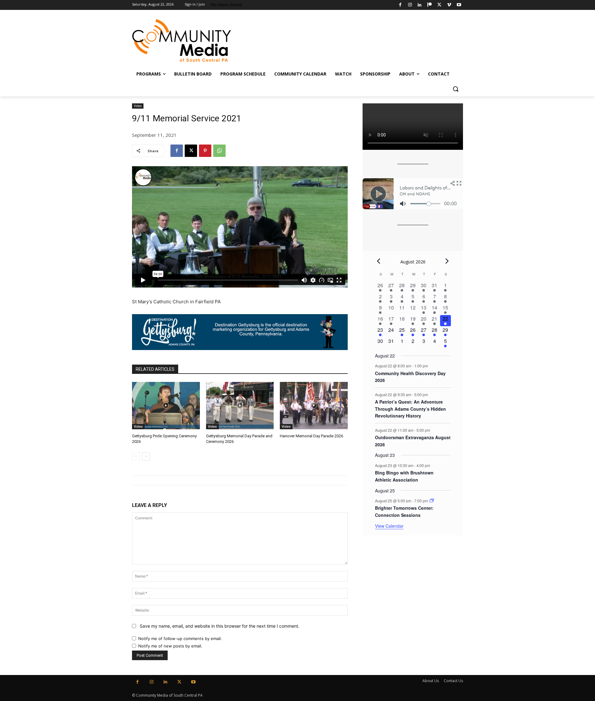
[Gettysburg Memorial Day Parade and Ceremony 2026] (240, 405)
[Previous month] (378, 261)
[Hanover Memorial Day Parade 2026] (314, 405)
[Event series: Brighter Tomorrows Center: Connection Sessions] (432, 500)
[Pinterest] (205, 151)
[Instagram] (410, 5)
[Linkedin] (420, 5)
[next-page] (146, 456)
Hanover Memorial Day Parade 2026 (311, 436)
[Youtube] (459, 5)
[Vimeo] (449, 5)
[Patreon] (429, 5)
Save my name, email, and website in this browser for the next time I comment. (219, 626)
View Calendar (389, 526)
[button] (455, 88)
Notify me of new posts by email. (170, 645)
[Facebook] (400, 5)
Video (138, 106)
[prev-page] (136, 456)
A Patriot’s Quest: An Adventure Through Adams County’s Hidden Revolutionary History (410, 409)
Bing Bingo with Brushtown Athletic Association (404, 476)
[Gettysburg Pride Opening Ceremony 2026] (166, 405)
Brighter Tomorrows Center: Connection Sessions (404, 511)
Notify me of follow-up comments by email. (180, 638)
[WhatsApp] (219, 151)
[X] (439, 5)
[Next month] (447, 261)
